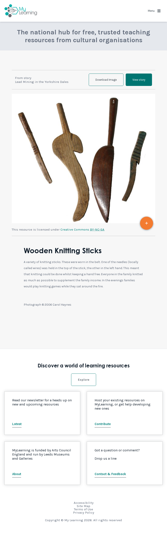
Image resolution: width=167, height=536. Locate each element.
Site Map (83, 506)
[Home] (20, 11)
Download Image (106, 79)
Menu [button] (151, 10)
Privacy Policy (83, 512)
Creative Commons (82, 229)
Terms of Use (83, 509)
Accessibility (84, 503)
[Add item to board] (146, 223)
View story (138, 79)
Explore (83, 380)
